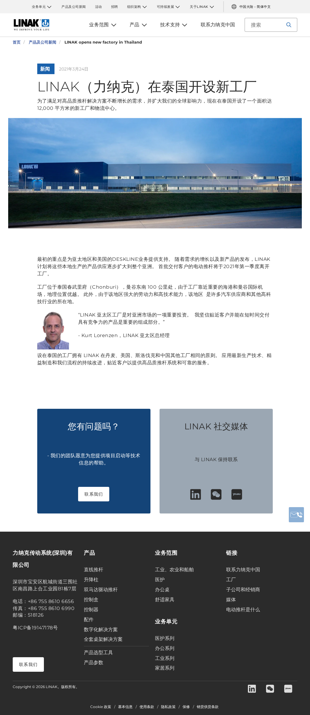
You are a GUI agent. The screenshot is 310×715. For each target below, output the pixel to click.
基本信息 (125, 707)
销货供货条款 (208, 707)
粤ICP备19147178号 (35, 628)
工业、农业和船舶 (174, 569)
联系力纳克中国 (243, 569)
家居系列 (164, 668)
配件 (89, 619)
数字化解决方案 (101, 629)
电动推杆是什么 (243, 609)
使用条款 (147, 707)
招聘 (114, 7)
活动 (98, 7)
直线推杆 (93, 569)
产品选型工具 (98, 652)
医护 (160, 579)
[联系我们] (296, 514)
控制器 (91, 609)
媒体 (231, 599)
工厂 (231, 579)
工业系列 (164, 658)
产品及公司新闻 (73, 7)
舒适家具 (164, 599)
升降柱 (91, 579)
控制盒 (91, 599)
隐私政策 (168, 707)
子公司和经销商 (243, 589)
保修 (186, 707)
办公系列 (164, 648)
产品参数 (93, 662)
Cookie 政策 (100, 707)
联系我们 (93, 494)
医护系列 (164, 638)
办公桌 (162, 589)
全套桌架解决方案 (103, 639)
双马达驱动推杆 (101, 589)
